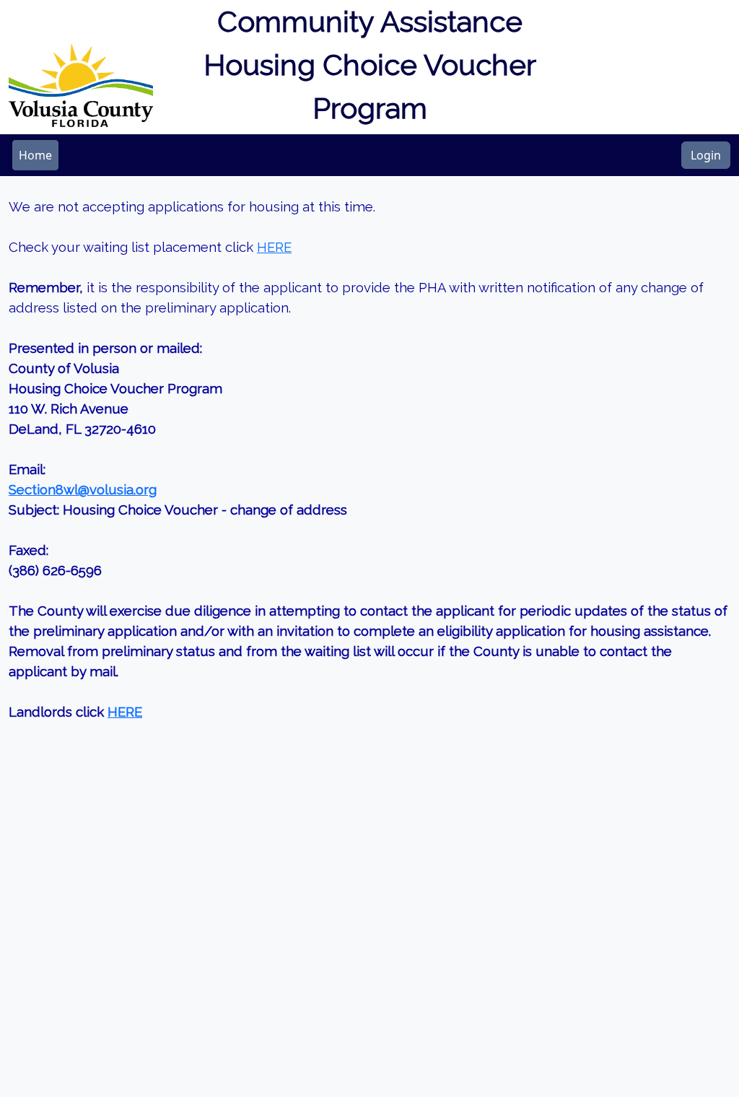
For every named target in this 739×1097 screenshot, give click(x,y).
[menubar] (35, 155)
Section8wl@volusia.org (83, 489)
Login (706, 155)
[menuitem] (35, 155)
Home (35, 155)
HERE (274, 247)
